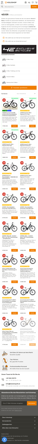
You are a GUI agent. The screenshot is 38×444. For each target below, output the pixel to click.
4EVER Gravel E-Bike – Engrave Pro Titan (26, 113)
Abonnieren (31, 403)
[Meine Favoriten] (33, 2)
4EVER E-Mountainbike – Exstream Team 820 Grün (8, 207)
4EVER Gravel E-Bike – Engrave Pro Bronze (26, 145)
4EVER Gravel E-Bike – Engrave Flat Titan (8, 145)
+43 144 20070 (11, 378)
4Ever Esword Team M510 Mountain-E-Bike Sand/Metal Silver (28, 333)
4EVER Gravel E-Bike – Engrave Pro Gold (26, 176)
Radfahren (7, 10)
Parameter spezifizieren (20, 87)
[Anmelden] (26, 2)
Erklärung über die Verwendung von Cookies (14, 436)
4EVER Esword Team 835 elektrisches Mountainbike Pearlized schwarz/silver (9, 114)
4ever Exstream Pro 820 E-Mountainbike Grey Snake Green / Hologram (9, 301)
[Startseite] (10, 2)
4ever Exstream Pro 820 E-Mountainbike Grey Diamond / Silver (27, 301)
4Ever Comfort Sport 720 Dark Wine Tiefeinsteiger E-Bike (9, 270)
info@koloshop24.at (13, 384)
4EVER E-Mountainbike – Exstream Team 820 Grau (26, 207)
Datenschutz (18, 410)
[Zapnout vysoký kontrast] (4, 439)
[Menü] (2, 2)
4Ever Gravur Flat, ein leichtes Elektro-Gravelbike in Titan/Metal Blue (9, 333)
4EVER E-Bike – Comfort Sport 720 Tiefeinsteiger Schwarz (26, 237)
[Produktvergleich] (29, 2)
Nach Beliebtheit (21, 93)
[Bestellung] (36, 2)
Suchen (34, 6)
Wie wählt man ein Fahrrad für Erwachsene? (17, 37)
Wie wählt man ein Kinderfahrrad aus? (16, 41)
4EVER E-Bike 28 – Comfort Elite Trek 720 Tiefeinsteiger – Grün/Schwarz (10, 237)
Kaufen (14, 126)
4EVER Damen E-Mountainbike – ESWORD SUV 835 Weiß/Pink (10, 177)
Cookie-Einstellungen (7, 438)
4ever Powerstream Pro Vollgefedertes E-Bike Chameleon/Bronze (26, 270)
